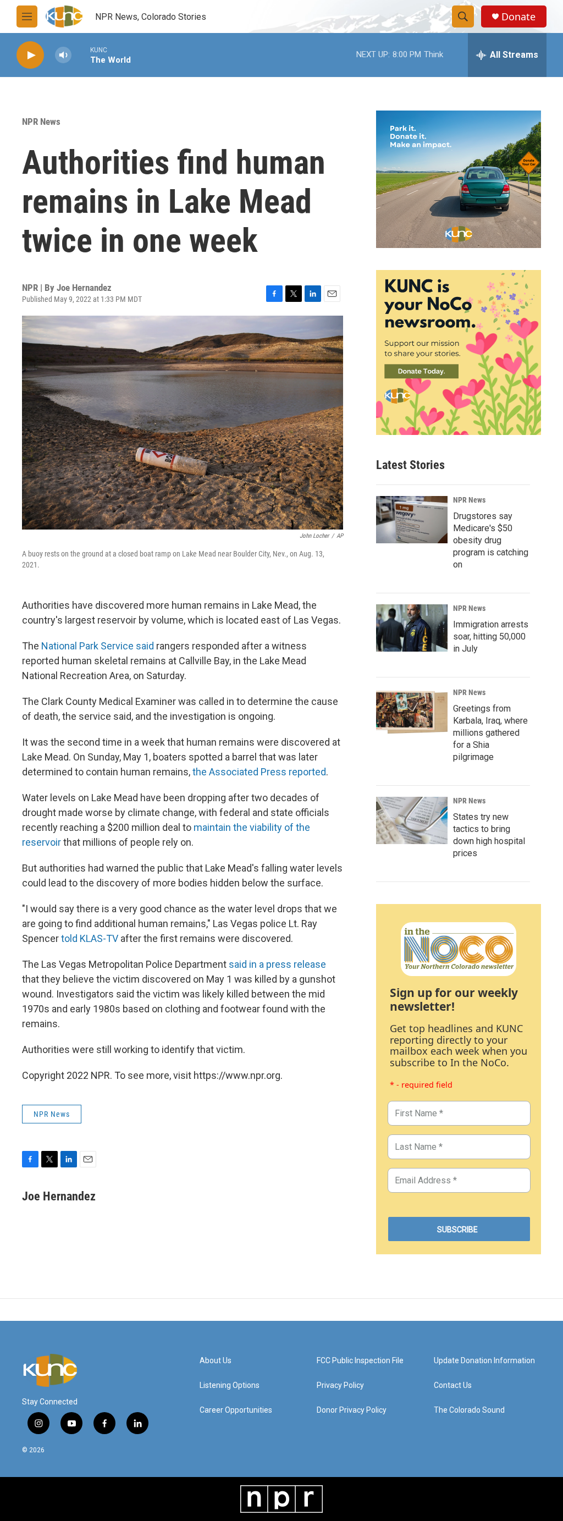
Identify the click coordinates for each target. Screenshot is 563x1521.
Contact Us (453, 1385)
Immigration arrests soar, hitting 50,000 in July (490, 636)
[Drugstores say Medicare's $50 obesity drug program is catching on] (412, 519)
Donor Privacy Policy (352, 1410)
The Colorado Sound (469, 1410)
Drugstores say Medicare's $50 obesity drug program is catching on (490, 540)
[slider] (80, 54)
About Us (215, 1361)
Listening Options (230, 1385)
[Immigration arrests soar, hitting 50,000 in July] (412, 628)
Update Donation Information (484, 1361)
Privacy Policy (340, 1385)
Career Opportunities (236, 1410)
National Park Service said (97, 646)
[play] (30, 55)
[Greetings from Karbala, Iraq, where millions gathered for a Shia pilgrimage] (412, 712)
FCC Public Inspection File (360, 1361)
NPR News (41, 121)
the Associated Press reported (259, 772)
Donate (518, 17)
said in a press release (277, 964)
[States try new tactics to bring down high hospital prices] (412, 820)
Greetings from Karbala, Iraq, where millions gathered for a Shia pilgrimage (490, 732)
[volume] (63, 55)
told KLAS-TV (89, 938)
